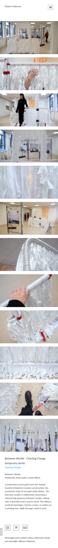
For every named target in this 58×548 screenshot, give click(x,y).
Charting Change (13, 467)
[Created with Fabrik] (1, 532)
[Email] (25, 527)
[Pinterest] (16, 527)
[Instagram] (7, 527)
